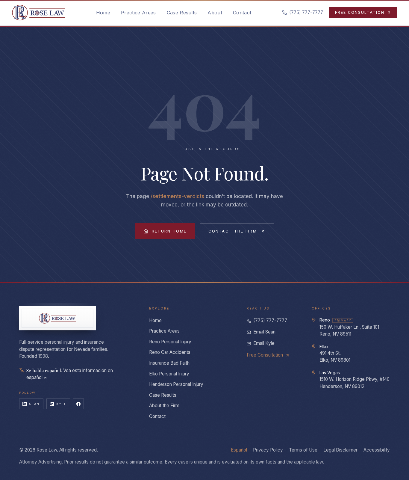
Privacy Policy (268, 450)
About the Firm (164, 405)
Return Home (169, 231)
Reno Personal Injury (170, 342)
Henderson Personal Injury (176, 384)
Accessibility (376, 450)
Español (239, 450)
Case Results (162, 395)
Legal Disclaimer (340, 450)
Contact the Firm (232, 231)
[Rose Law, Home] (38, 12)
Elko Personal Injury (169, 374)
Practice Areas (164, 331)
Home (155, 320)
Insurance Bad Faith (169, 363)
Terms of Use (303, 450)
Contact (157, 416)
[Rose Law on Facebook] (78, 404)
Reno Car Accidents (169, 352)
